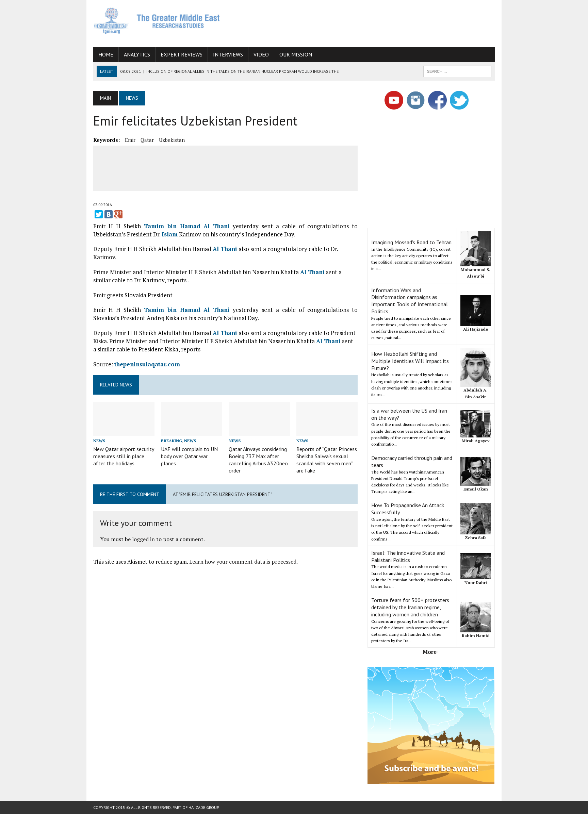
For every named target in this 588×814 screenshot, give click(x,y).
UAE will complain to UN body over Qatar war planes (189, 456)
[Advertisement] (371, 22)
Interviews (228, 54)
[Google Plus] (118, 214)
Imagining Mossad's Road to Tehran (411, 242)
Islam (170, 234)
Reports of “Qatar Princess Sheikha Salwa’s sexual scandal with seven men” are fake (326, 460)
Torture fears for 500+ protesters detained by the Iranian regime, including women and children (410, 607)
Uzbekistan (172, 139)
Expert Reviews (181, 54)
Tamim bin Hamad (174, 226)
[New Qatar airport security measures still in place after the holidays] (123, 431)
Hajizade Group (203, 807)
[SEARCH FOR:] (457, 70)
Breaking (171, 440)
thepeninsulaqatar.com (147, 364)
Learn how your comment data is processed (242, 561)
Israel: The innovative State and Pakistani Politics (408, 556)
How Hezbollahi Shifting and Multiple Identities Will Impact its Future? (410, 360)
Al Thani (216, 226)
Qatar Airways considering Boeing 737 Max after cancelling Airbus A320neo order (258, 460)
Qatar (147, 139)
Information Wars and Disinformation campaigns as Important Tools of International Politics (409, 301)
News (99, 440)
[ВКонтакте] (108, 214)
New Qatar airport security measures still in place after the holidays (123, 456)
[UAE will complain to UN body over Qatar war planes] (191, 431)
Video (261, 54)
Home (105, 54)
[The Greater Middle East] (156, 20)
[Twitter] (99, 214)
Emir (130, 139)
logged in (143, 539)
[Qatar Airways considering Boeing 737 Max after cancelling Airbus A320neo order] (259, 431)
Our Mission (295, 54)
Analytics (137, 54)
